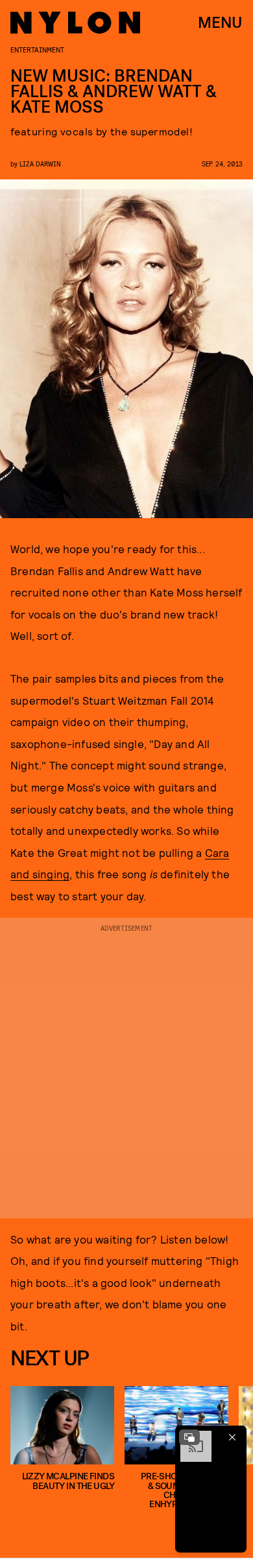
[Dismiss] (232, 1437)
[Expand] (189, 1437)
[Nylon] (75, 22)
